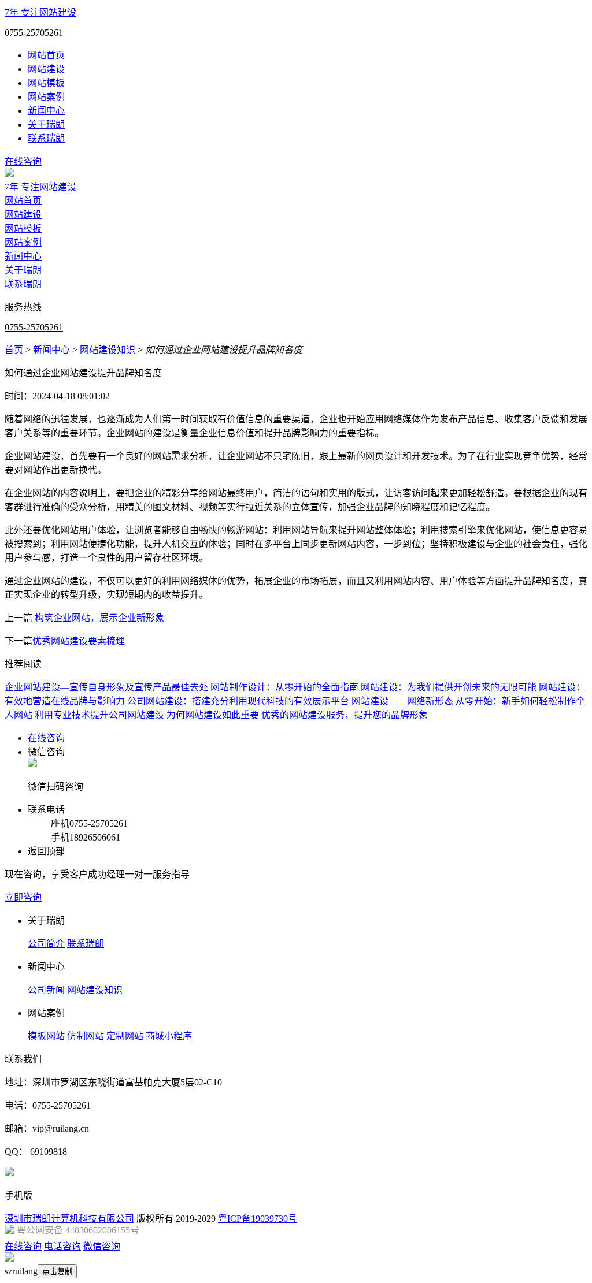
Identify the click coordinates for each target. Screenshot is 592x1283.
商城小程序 (169, 1036)
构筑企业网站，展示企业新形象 (98, 618)
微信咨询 (101, 1246)
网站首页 (46, 55)
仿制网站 (85, 1036)
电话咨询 (62, 1246)
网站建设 (46, 69)
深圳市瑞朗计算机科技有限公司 (69, 1219)
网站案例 (46, 97)
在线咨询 (23, 161)
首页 (14, 350)
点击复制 (57, 1271)
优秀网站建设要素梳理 (78, 641)
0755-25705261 (34, 327)
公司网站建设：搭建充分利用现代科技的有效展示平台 (238, 701)
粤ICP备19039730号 (257, 1219)
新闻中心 (46, 111)
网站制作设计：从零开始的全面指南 (284, 687)
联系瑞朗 (46, 138)
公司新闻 (46, 990)
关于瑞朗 (46, 124)
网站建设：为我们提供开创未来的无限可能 (448, 687)
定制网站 (124, 1036)
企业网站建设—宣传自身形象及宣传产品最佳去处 (106, 687)
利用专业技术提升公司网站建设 (99, 715)
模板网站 (46, 1036)
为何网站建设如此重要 (212, 715)
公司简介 (46, 944)
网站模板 (46, 83)
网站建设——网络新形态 (402, 701)
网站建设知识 (107, 350)
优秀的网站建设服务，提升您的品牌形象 (344, 715)
